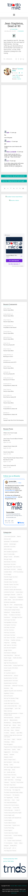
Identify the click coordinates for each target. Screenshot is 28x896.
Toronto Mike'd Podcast (10, 822)
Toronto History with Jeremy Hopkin (12, 812)
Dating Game (12, 597)
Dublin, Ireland (7, 599)
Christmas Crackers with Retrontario (12, 589)
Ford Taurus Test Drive (9, 637)
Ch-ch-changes (7, 574)
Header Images (7, 658)
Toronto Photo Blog (9, 828)
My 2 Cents (6, 727)
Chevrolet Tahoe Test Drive (10, 582)
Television (6, 782)
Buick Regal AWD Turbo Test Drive (12, 566)
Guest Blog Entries (8, 655)
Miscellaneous (7, 722)
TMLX (13, 800)
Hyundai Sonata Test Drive (10, 683)
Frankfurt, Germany (15, 640)
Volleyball (6, 845)
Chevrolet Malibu (8, 579)
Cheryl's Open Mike (8, 310)
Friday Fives (7, 642)
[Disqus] (14, 108)
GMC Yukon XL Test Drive (10, 645)
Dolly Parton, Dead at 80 (9, 397)
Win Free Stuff (7, 848)
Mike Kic (6, 720)
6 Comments (21, 31)
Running (6, 764)
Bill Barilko (16, 556)
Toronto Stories (8, 835)
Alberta (19, 536)
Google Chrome (8, 650)
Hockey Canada (7, 665)
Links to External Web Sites (10, 706)
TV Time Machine (8, 843)
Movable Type (7, 725)
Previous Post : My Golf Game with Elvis (14, 176)
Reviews (6, 754)
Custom (6, 597)
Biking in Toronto (8, 556)
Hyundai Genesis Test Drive (10, 678)
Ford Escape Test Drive (9, 620)
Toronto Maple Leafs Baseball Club (12, 817)
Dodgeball (20, 597)
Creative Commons (22, 885)
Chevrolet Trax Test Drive (10, 587)
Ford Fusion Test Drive (9, 635)
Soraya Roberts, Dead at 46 (10, 385)
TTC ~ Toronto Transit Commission (12, 840)
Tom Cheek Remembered (10, 802)
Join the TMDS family (8, 861)
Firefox (5, 615)
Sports (13, 777)
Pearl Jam (19, 739)
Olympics (12, 732)
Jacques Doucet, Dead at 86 (10, 446)
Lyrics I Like (17, 708)
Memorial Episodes (8, 717)
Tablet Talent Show (8, 779)
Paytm (13, 739)
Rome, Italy (16, 762)
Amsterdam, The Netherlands (11, 541)
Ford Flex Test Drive (9, 630)
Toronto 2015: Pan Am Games (11, 805)
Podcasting (6, 742)
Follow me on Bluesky (11, 476)
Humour (16, 675)
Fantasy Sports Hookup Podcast (12, 609)
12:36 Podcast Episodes (9, 536)
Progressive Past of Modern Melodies (13, 747)
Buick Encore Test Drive (10, 564)
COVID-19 (19, 594)
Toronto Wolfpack (8, 838)
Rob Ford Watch (8, 762)
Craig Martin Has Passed (9, 327)
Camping (19, 569)
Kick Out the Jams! (8, 695)
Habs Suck (17, 655)
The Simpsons (7, 795)
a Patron (19, 79)
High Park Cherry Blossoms (10, 663)
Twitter (16, 843)
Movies (14, 725)
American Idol (7, 539)
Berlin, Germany (8, 549)
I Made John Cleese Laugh (10, 433)
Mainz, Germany (8, 711)
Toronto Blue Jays (8, 810)
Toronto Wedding (17, 835)
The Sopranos (16, 795)
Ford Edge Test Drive (17, 617)
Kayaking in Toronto (9, 693)
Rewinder (12, 754)
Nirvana (17, 730)
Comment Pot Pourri (9, 592)
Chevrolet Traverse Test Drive (11, 584)
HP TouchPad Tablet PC (10, 673)
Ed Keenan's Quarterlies (9, 602)
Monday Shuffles (17, 722)
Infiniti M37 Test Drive (17, 685)
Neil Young (6, 730)
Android (6, 544)
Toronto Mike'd (16, 77)
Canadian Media (8, 572)
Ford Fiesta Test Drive (9, 627)
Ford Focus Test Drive (9, 632)
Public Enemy (7, 749)
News (12, 730)
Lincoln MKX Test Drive (9, 701)
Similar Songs (7, 769)
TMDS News (7, 800)
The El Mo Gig (7, 790)
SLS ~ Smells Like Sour (9, 772)
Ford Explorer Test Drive (10, 625)
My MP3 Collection (15, 727)
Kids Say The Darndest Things (11, 698)
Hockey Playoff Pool (18, 665)
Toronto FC (17, 810)
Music (19, 725)
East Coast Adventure (18, 599)
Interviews (6, 688)
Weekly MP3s (13, 845)
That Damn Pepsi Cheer (10, 785)
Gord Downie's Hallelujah (10, 652)
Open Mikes (19, 732)
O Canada (6, 732)
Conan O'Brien (19, 592)
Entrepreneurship (18, 604)
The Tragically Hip (8, 797)
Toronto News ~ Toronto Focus (12, 825)
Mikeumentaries (13, 720)
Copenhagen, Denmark (9, 594)
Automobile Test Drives (9, 546)
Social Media (7, 777)
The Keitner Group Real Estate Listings (13, 792)
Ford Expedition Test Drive (10, 622)
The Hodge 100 (16, 790)
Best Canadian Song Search (10, 551)
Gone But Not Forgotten (10, 647)
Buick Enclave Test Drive (10, 561)
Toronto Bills (16, 807)
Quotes (14, 749)
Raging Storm (7, 752)
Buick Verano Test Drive (10, 569)
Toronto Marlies (8, 820)
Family (21, 607)
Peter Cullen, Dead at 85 (9, 465)
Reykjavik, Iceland (8, 757)
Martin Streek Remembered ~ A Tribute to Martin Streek (13, 714)
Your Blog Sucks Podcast (10, 850)
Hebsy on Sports (8, 660)
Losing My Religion (8, 708)
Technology (18, 779)
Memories (17, 717)
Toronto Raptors (8, 830)
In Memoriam (9, 59)
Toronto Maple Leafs (9, 815)
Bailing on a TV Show (9, 379)
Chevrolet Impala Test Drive (10, 577)
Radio (18, 749)
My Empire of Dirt (8, 356)
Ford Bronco (7, 617)
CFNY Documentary (18, 572)
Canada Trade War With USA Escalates (13, 420)
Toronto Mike (14, 29)
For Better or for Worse (15, 615)
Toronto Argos (7, 807)
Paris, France (7, 739)
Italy (12, 688)
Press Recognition (8, 744)
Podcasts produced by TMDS (10, 858)
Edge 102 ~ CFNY (8, 604)
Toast (17, 800)
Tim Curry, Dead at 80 (8, 345)
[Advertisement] (14, 217)
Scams (11, 764)
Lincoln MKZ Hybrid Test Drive (11, 703)
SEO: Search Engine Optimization (12, 767)
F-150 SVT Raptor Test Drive (11, 607)
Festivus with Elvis (15, 612)
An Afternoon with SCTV (9, 362)
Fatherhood (7, 612)
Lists (20, 706)
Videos (20, 843)
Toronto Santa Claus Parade (11, 833)
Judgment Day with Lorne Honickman (13, 690)
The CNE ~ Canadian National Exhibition (13, 787)
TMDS (16, 75)
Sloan (13, 769)
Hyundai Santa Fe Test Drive (11, 680)
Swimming (19, 777)
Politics (12, 742)
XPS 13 (14, 848)
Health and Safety (17, 658)
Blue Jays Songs (8, 559)
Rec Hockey (15, 752)
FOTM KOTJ (20, 637)
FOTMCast (6, 640)
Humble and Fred (8, 675)
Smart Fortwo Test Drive (10, 774)
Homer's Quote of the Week (11, 668)
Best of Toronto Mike (9, 554)
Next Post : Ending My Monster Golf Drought (13, 181)
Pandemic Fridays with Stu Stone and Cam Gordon (13, 736)
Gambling (13, 642)
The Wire (16, 797)
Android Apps (12, 544)
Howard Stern (7, 670)
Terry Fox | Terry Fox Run (17, 782)
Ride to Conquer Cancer (9, 759)
